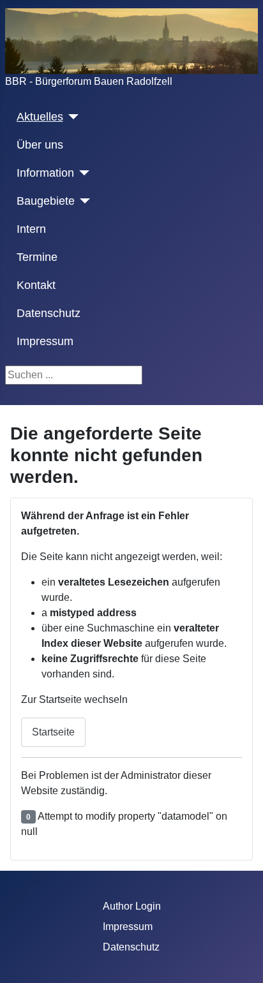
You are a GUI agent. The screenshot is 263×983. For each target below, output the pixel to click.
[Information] (82, 172)
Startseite (53, 732)
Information (45, 172)
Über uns (40, 144)
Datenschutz (48, 313)
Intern (31, 229)
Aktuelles (40, 116)
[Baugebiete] (83, 200)
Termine (37, 257)
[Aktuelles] (71, 116)
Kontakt (36, 285)
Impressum (45, 341)
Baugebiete (46, 201)
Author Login (132, 906)
